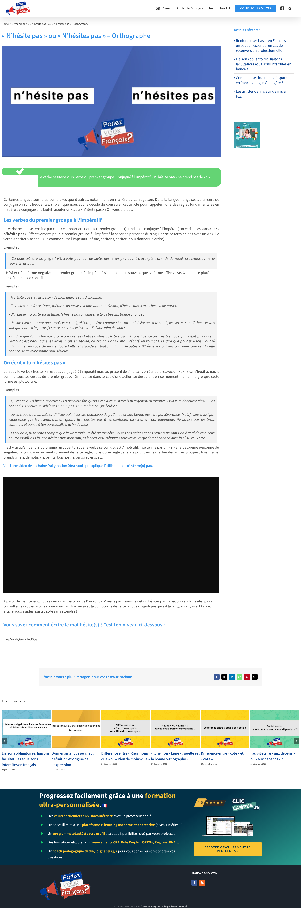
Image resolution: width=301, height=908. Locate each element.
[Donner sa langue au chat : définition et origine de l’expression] (76, 729)
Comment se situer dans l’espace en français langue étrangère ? (262, 80)
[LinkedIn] (232, 677)
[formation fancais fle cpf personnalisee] (247, 123)
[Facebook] (217, 677)
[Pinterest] (247, 677)
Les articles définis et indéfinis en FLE (261, 94)
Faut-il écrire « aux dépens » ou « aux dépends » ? (272, 756)
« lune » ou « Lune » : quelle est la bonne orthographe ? (175, 756)
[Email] (254, 677)
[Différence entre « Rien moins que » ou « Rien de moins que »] (125, 729)
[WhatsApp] (239, 677)
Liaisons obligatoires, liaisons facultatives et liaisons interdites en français (263, 64)
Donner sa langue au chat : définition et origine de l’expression (73, 759)
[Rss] (202, 883)
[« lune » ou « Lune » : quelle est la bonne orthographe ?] (175, 729)
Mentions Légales (152, 906)
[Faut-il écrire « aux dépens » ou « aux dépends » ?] (274, 729)
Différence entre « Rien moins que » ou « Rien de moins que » (125, 756)
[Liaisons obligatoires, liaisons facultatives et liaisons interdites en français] (26, 729)
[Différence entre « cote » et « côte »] (225, 729)
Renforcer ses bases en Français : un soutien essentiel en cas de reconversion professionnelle (261, 45)
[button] (290, 8)
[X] (224, 677)
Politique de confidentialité (174, 906)
